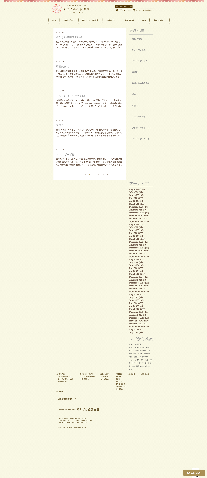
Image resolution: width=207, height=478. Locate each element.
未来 (133, 363)
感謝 (146, 360)
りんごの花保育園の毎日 (137, 350)
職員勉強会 (140, 366)
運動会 (147, 366)
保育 (134, 353)
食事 (130, 369)
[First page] (71, 175)
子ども (131, 360)
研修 (149, 363)
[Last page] (108, 175)
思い (142, 360)
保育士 (140, 353)
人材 (148, 350)
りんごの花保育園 (135, 344)
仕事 (130, 353)
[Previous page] (76, 175)
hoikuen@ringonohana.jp (75, 422)
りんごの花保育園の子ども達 (139, 347)
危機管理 (147, 353)
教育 (150, 360)
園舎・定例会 (133, 357)
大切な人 (145, 357)
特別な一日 (143, 363)
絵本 (133, 366)
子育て (137, 360)
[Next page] (103, 175)
